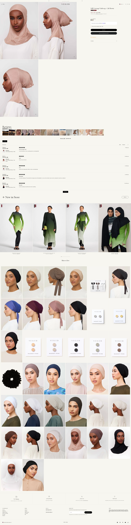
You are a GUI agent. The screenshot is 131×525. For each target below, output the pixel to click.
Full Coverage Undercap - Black (10, 178)
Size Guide (3, 514)
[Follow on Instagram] (120, 522)
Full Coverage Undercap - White (10, 151)
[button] (7, 128)
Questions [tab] (68, 139)
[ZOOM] (36, 57)
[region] (53, 132)
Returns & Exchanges (5, 513)
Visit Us (47, 508)
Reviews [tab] (62, 139)
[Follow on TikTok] (128, 522)
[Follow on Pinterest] (122, 522)
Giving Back (26, 513)
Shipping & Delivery (4, 512)
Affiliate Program (27, 512)
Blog (25, 514)
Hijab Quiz (3, 515)
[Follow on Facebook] (117, 522)
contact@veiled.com (85, 500)
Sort (120, 144)
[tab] (11, 197)
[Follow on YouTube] (125, 522)
